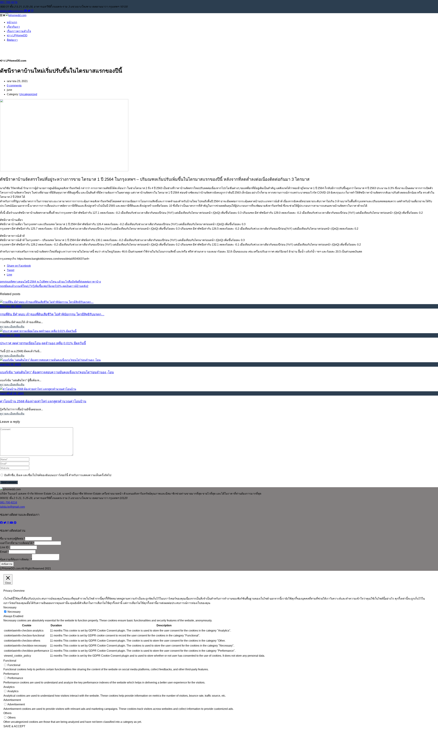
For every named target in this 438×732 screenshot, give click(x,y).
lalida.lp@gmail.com (12, 10)
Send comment (8, 482)
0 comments (14, 85)
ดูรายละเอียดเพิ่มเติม (12, 326)
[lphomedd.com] (16, 15)
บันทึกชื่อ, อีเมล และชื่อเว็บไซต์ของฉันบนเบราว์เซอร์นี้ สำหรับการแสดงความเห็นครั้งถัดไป (57, 475)
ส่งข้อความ (6, 564)
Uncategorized (28, 94)
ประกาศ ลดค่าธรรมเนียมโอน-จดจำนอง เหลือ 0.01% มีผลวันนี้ (43, 343)
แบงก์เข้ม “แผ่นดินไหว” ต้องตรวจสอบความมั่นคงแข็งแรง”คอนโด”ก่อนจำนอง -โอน (57, 372)
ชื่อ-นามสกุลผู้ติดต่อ (12, 538)
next (44, 286)
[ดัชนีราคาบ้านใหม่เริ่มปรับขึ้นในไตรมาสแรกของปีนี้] (64, 170)
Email (4, 551)
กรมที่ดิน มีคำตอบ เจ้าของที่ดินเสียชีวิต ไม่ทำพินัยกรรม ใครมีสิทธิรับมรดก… (52, 314)
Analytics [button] (9, 687)
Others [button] (7, 713)
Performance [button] (11, 673)
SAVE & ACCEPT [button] (14, 726)
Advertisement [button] (12, 699)
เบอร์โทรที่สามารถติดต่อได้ (17, 543)
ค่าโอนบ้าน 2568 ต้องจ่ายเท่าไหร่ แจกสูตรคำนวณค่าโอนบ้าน (43, 401)
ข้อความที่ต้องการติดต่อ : (16, 559)
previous (50, 281)
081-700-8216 (8, 2)
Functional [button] (9, 660)
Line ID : (5, 547)
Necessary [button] (9, 607)
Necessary (14, 611)
